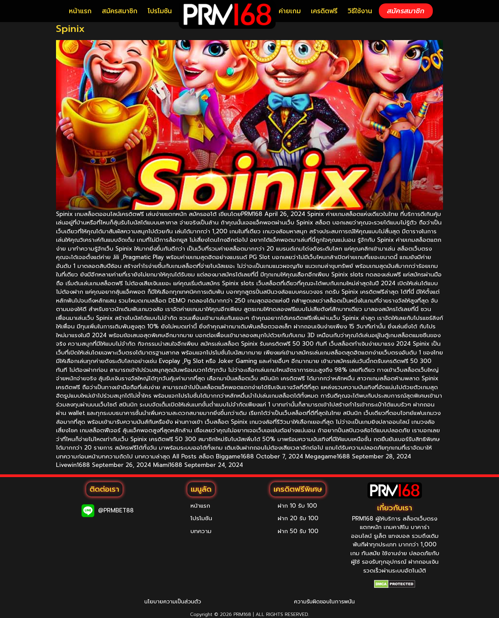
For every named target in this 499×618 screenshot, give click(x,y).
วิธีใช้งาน (360, 11)
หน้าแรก (80, 11)
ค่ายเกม (290, 11)
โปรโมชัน (160, 11)
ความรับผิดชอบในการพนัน (324, 602)
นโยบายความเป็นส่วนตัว (172, 602)
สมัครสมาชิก (119, 11)
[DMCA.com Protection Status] (394, 584)
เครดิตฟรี (324, 11)
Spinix (70, 28)
